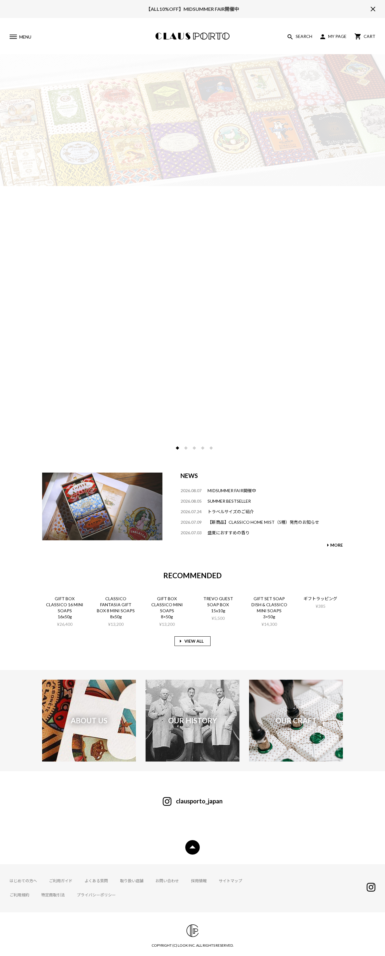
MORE (336, 545)
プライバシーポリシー (96, 894)
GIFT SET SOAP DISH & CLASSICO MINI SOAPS (269, 604)
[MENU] (13, 38)
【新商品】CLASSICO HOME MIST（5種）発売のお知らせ (263, 522)
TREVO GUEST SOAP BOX (218, 601)
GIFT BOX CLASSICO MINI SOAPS (167, 604)
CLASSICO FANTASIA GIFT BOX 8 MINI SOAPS (116, 604)
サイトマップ (230, 880)
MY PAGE (337, 36)
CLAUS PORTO (192, 36)
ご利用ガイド (60, 880)
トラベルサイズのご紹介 (231, 511)
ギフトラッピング (320, 598)
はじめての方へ (23, 880)
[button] (177, 448)
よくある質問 (96, 880)
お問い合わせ (167, 880)
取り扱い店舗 (131, 880)
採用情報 (199, 880)
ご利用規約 (19, 894)
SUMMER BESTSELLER (229, 501)
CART (369, 36)
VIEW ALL (194, 641)
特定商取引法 (53, 894)
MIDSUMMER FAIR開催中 (232, 490)
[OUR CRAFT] (296, 758)
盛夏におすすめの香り (229, 532)
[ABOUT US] (89, 758)
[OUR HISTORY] (192, 758)
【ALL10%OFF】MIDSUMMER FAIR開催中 (192, 9)
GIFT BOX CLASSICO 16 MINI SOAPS (64, 604)
